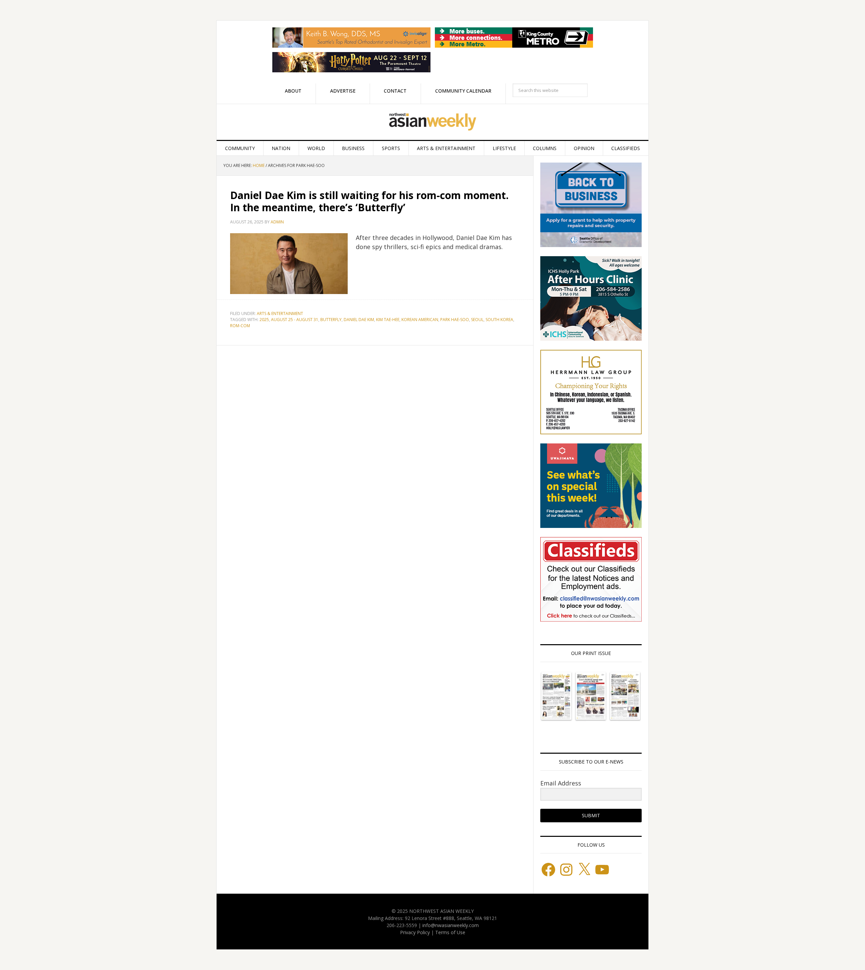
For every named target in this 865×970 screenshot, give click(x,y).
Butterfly (331, 319)
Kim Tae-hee (387, 319)
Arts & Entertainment (280, 313)
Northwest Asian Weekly (432, 122)
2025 (264, 319)
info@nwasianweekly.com (450, 925)
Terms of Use (450, 932)
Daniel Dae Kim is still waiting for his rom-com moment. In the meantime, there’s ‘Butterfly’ (369, 201)
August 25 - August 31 (294, 319)
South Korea (499, 319)
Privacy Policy (415, 932)
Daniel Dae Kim (359, 319)
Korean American (419, 319)
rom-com (240, 326)
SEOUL (477, 319)
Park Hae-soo (454, 319)
